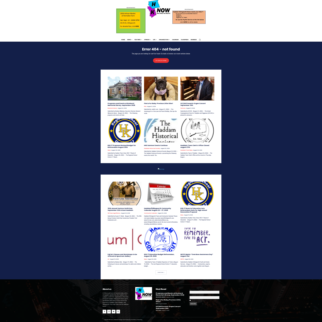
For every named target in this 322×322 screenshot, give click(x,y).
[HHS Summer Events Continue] (161, 130)
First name (192, 290)
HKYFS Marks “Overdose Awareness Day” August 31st (196, 255)
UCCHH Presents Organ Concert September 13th (193, 104)
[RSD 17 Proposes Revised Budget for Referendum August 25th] (125, 130)
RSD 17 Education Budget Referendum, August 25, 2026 (159, 255)
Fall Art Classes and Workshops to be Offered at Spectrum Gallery (122, 255)
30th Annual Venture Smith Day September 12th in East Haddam (120, 209)
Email (191, 295)
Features (183, 108)
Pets (145, 106)
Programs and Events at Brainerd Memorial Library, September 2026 (121, 104)
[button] (200, 40)
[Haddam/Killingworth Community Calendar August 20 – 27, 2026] (161, 193)
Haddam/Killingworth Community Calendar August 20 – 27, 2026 (157, 209)
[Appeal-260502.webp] (189, 17)
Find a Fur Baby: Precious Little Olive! (158, 103)
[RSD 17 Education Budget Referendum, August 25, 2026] (161, 239)
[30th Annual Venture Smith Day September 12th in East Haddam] (125, 193)
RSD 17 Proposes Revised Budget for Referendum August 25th (122, 146)
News (109, 150)
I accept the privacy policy (198, 300)
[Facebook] (104, 311)
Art (108, 259)
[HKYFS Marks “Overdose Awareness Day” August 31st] (197, 239)
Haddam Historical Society (152, 148)
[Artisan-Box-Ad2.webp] (130, 20)
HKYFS (182, 259)
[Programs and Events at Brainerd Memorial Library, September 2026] (125, 88)
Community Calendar (150, 213)
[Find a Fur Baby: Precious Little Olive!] (161, 88)
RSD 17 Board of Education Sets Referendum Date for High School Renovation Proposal (193, 210)
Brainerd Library (112, 108)
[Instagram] (109, 311)
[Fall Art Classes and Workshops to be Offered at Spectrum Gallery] (125, 239)
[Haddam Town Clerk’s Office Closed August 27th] (197, 130)
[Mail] (113, 311)
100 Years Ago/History (114, 213)
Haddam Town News (186, 150)
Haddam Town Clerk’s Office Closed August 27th (194, 146)
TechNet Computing (136, 319)
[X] (118, 311)
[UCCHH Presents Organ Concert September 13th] (197, 88)
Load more (160, 272)
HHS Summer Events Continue (156, 145)
